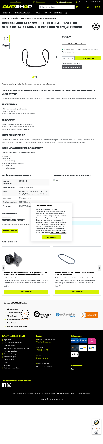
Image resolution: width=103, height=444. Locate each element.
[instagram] (9, 386)
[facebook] (4, 386)
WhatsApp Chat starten (43, 342)
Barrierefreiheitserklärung (11, 368)
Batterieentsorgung (9, 356)
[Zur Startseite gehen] (17, 6)
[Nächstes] (56, 57)
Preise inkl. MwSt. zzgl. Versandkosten (74, 44)
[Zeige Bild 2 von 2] (36, 77)
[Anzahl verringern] (64, 58)
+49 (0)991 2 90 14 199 (42, 350)
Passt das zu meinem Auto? (71, 67)
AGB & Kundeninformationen (12, 342)
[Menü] (100, 420)
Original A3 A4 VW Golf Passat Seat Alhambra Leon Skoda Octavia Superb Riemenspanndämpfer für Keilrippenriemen (25, 273)
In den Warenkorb (88, 58)
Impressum (7, 340)
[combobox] (57, 7)
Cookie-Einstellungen (10, 354)
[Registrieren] (88, 7)
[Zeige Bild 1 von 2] (33, 77)
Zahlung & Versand (9, 345)
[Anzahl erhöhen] (72, 58)
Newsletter (7, 365)
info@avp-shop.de (42, 358)
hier (61, 224)
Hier (73, 52)
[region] (30, 57)
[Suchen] (76, 7)
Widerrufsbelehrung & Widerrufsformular (16, 348)
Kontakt (6, 362)
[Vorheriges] (13, 57)
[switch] (96, 432)
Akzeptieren (51, 237)
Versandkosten (46, 393)
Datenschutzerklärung (10, 351)
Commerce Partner (57, 399)
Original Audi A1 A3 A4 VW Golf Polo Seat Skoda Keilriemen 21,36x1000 (74, 273)
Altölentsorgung (8, 359)
